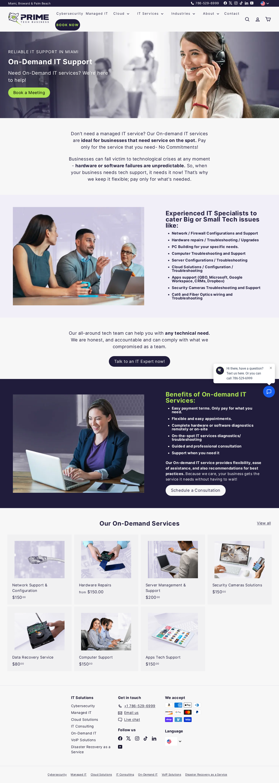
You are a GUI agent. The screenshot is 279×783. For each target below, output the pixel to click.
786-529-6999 (207, 3)
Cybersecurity (69, 13)
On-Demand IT (83, 733)
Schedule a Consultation (195, 490)
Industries (181, 13)
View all (264, 523)
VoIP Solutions (83, 740)
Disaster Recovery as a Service (91, 749)
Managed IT (97, 13)
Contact (232, 13)
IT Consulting (82, 726)
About (209, 13)
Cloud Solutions (84, 720)
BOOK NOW (67, 25)
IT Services (148, 13)
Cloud (119, 13)
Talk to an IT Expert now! (139, 361)
